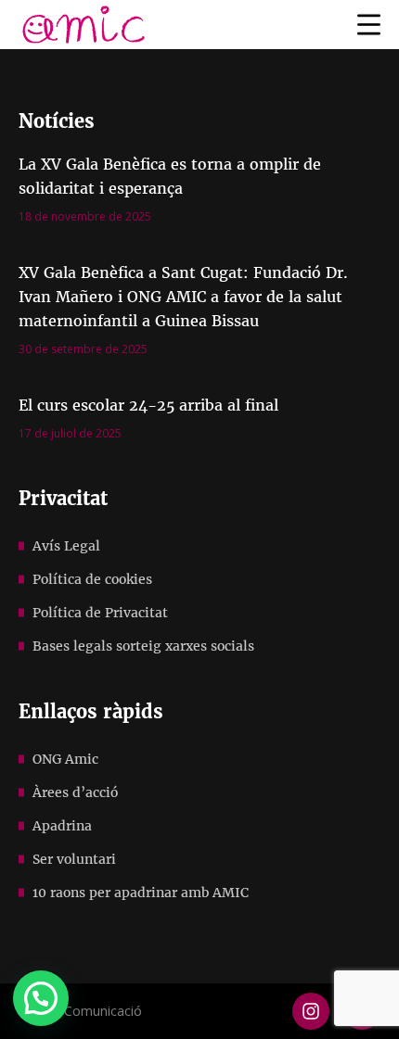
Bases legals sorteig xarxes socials (143, 646)
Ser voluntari (74, 859)
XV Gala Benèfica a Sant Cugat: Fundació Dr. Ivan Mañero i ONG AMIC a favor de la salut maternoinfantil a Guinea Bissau (183, 296)
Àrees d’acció (75, 792)
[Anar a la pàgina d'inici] (83, 24)
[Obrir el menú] (368, 24)
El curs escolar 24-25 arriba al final (148, 405)
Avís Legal (66, 546)
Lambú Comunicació (80, 1011)
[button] (41, 998)
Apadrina (62, 825)
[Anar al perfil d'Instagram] (310, 1011)
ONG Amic (65, 759)
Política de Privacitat (100, 612)
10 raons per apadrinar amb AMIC (140, 892)
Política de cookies (92, 579)
